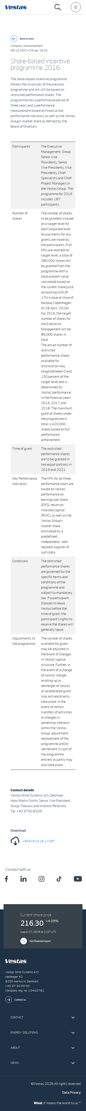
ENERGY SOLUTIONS (24, 1032)
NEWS (15, 1062)
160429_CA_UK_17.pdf (38, 841)
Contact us (20, 999)
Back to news (27, 38)
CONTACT (17, 1017)
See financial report (40, 941)
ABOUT (15, 1047)
